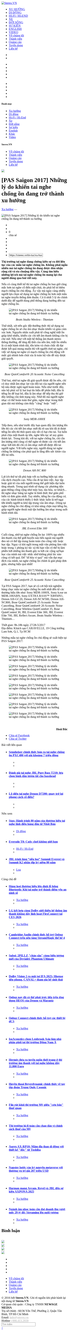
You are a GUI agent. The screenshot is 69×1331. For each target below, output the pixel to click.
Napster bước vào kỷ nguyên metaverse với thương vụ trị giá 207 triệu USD (36, 1169)
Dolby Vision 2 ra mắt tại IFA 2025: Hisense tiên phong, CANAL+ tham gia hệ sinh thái (36, 978)
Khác (12, 133)
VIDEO (13, 32)
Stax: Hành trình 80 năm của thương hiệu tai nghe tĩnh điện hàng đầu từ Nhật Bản (37, 822)
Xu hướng (15, 110)
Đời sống (14, 124)
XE (11, 19)
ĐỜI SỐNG (16, 22)
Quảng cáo (15, 42)
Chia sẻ (19, 735)
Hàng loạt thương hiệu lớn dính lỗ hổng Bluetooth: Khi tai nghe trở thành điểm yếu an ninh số (37, 889)
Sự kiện (13, 127)
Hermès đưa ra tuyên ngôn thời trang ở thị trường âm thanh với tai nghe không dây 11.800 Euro (35, 1063)
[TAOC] (2, 1252)
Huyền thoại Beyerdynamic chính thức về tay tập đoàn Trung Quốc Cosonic (37, 1085)
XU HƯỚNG (17, 9)
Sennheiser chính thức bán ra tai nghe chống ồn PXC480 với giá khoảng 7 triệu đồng (37, 753)
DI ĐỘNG (15, 12)
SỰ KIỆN (15, 25)
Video (12, 137)
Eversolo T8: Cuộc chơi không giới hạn (33, 841)
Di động (13, 114)
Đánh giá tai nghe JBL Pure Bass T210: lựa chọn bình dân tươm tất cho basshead (36, 774)
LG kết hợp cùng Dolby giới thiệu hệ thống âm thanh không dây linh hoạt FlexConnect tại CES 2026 (38, 914)
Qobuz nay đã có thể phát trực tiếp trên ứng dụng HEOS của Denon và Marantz (36, 999)
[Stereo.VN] (9, 3)
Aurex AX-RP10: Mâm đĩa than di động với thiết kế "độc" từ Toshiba (36, 1148)
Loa (18, 869)
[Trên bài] (2, 171)
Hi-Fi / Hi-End (17, 117)
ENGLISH (15, 28)
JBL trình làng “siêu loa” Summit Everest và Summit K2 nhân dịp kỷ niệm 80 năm (36, 861)
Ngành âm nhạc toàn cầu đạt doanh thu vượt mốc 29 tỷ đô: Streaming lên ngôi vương (37, 1211)
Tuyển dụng (16, 45)
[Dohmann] (2, 1242)
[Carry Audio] (2, 1245)
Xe (10, 120)
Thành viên (15, 38)
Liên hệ (13, 48)
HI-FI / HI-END (18, 15)
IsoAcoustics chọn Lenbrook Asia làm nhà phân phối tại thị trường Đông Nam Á (35, 1040)
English (13, 130)
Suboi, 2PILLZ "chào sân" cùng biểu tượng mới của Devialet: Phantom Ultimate (36, 957)
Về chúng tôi (16, 35)
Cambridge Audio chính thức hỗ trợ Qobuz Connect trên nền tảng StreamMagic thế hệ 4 (37, 936)
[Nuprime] (2, 1249)
